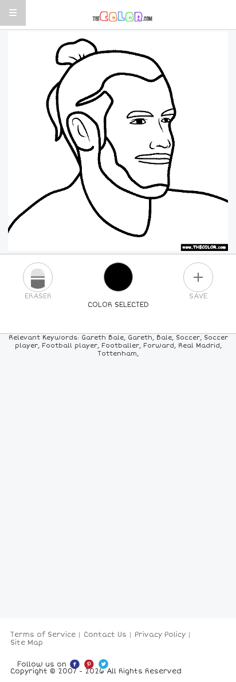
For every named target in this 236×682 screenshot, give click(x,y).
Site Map (26, 643)
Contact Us (105, 635)
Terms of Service (43, 635)
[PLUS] (198, 277)
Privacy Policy (160, 635)
